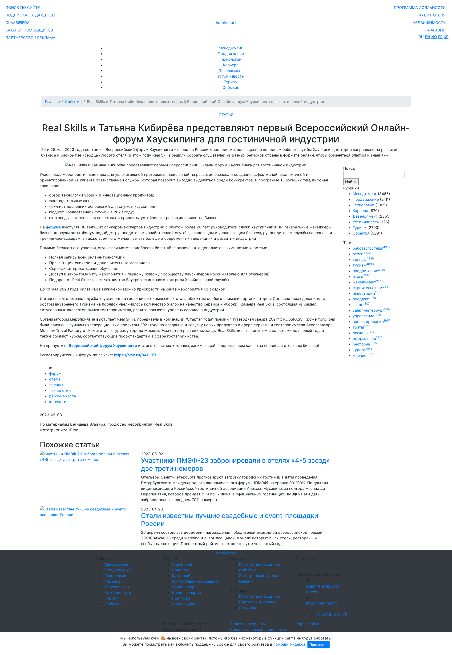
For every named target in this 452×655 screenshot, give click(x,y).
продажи (364, 299)
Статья (226, 114)
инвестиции (367, 293)
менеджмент (368, 282)
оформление (367, 338)
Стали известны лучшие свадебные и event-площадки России (229, 520)
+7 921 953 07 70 (331, 614)
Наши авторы (184, 586)
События (230, 87)
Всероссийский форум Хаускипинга (103, 345)
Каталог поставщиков (259, 564)
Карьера (230, 65)
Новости (180, 570)
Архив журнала (186, 603)
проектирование (371, 321)
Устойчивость (231, 76)
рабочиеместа (62, 396)
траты (361, 327)
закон (361, 304)
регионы (364, 332)
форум (55, 373)
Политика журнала (247, 623)
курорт (362, 349)
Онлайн (246, 581)
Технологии (231, 59)
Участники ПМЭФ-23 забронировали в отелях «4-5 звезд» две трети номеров (235, 464)
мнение (363, 355)
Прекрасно (318, 645)
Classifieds (248, 607)
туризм (363, 265)
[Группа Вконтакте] (299, 565)
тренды (56, 384)
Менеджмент (231, 48)
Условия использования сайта (258, 629)
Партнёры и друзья (257, 602)
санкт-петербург (372, 310)
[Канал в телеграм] (298, 565)
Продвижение (231, 53)
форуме (53, 227)
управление (367, 316)
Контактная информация (195, 581)
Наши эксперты (186, 592)
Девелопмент (230, 70)
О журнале (182, 564)
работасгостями (371, 248)
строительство (370, 287)
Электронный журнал (259, 575)
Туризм (231, 81)
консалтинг (59, 401)
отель (361, 276)
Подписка (181, 598)
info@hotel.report (322, 603)
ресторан (365, 344)
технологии (60, 390)
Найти (351, 181)
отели (54, 379)
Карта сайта (183, 575)
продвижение (369, 270)
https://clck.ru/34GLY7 (135, 355)
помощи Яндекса (289, 644)
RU (421, 36)
